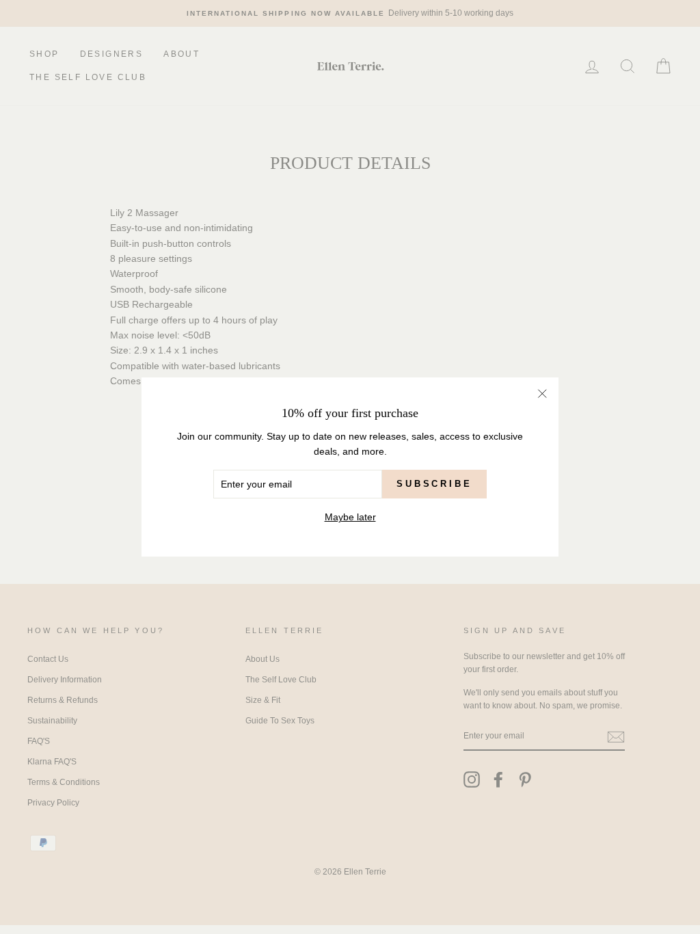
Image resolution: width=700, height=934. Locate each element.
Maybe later (350, 516)
